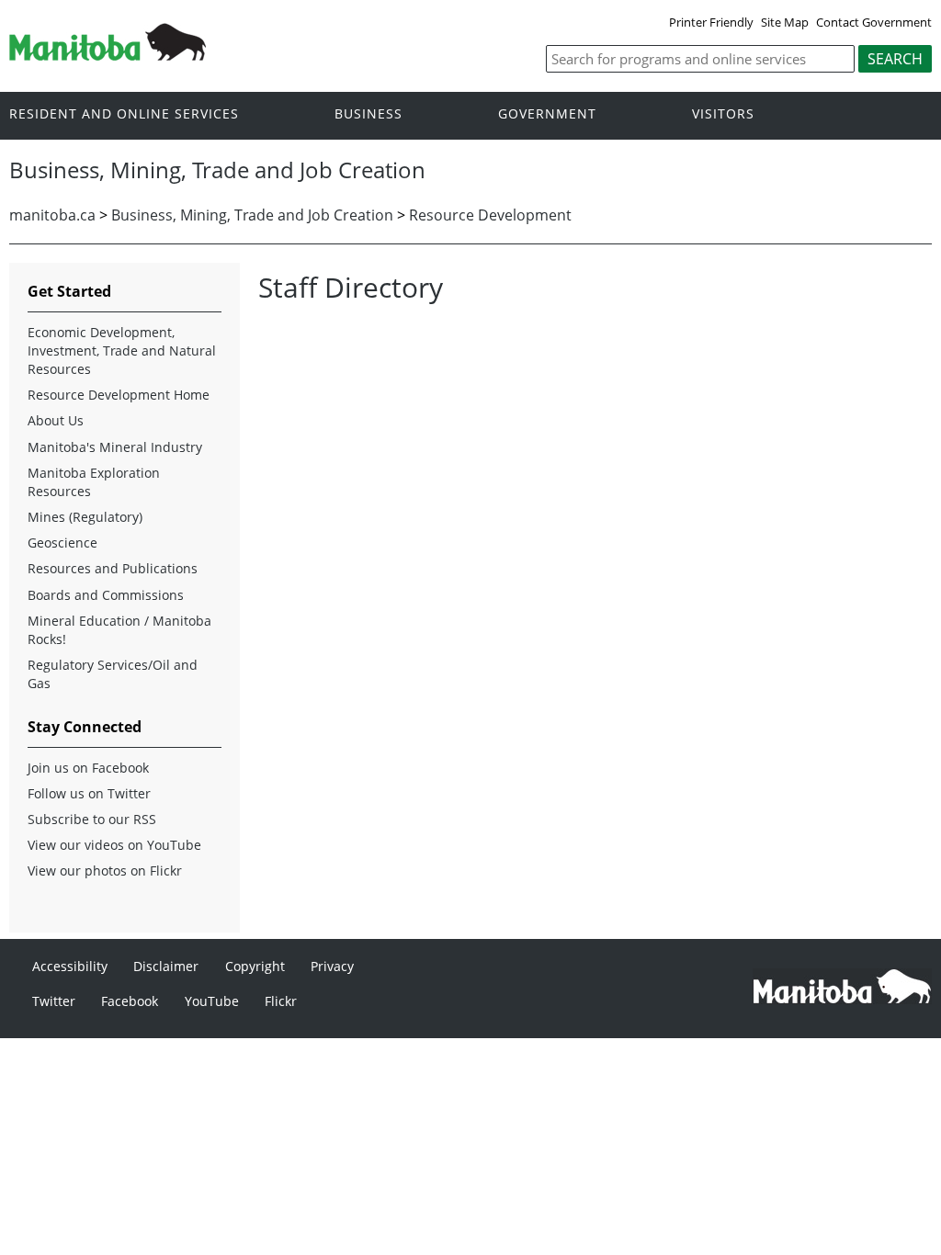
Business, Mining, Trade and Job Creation (252, 215)
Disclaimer (165, 966)
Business (368, 114)
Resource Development (490, 215)
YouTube (212, 1001)
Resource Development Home (119, 394)
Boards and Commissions (106, 595)
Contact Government (874, 22)
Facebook (129, 1001)
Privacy (332, 966)
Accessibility (70, 966)
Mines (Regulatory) (85, 517)
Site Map (785, 22)
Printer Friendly (711, 22)
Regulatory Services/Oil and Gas (113, 674)
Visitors (723, 114)
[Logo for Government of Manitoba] (107, 55)
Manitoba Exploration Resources (94, 482)
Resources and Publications (113, 568)
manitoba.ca (52, 215)
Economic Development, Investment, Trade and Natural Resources (122, 350)
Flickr (281, 1001)
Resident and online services (124, 114)
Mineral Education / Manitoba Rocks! (119, 630)
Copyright (255, 966)
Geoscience (62, 542)
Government (547, 114)
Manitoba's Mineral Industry (115, 447)
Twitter (53, 1001)
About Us (56, 420)
